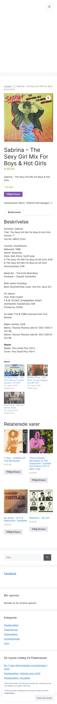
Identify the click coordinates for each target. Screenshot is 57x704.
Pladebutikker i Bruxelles (17, 678)
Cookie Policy (9, 693)
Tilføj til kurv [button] (13, 472)
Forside (7, 86)
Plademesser (11, 629)
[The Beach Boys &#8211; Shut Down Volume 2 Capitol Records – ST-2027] (14, 370)
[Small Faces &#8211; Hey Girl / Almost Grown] (14, 398)
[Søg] (47, 557)
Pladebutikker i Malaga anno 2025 (22, 673)
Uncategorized (12, 639)
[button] (48, 97)
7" (14, 86)
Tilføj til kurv (13, 194)
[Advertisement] (28, 43)
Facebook (10, 573)
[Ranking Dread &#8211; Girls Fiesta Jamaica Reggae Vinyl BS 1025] (37, 370)
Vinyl (6, 643)
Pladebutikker (11, 625)
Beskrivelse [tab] (14, 212)
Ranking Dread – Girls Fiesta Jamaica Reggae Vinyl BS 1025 (37, 380)
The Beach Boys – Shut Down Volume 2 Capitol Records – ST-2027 (14, 380)
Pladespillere (11, 634)
